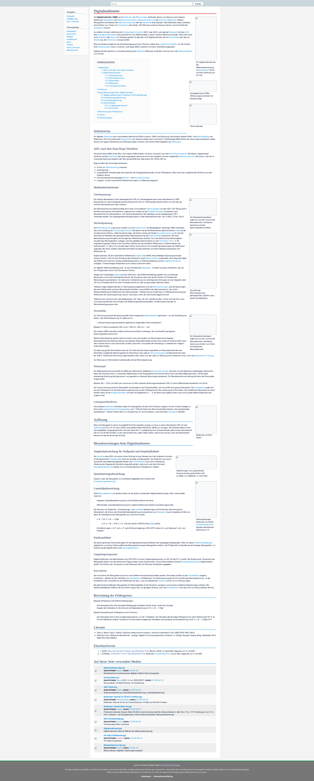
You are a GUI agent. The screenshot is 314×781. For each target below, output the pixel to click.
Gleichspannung (112, 167)
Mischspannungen (160, 286)
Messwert (173, 32)
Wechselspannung (104, 227)
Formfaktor (163, 240)
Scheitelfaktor (193, 575)
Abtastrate (146, 267)
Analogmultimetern (155, 211)
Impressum (146, 776)
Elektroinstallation (185, 51)
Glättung (117, 274)
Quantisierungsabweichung (104, 481)
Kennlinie (100, 456)
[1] (135, 409)
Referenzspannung (187, 156)
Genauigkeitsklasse (130, 547)
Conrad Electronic (162, 653)
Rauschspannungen (142, 177)
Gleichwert (113, 156)
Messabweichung (106, 493)
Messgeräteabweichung (103, 466)
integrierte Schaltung (172, 260)
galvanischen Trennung (204, 355)
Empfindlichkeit (138, 461)
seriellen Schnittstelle (168, 44)
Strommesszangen (157, 352)
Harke (119, 709)
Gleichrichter (141, 227)
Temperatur (98, 27)
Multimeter (128, 17)
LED (187, 32)
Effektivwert (176, 141)
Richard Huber (123, 699)
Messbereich (204, 70)
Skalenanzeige (104, 46)
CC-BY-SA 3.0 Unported (170, 765)
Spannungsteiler (153, 208)
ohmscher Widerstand (167, 20)
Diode (177, 230)
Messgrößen (109, 20)
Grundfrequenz (173, 587)
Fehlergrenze (199, 387)
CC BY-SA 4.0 (142, 699)
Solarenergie (174, 37)
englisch (139, 255)
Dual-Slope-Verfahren (178, 153)
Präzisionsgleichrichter (122, 230)
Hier (90, 769)
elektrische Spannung (146, 20)
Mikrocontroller (152, 258)
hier (81, 769)
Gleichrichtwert (155, 235)
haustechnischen (110, 409)
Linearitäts (139, 509)
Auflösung (98, 427)
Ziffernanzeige (141, 17)
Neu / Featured (73, 21)
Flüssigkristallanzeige (106, 34)
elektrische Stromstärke (127, 20)
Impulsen (161, 580)
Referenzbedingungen (203, 542)
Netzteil (97, 39)
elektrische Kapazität (126, 22)
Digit (152, 523)
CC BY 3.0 (134, 670)
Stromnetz (112, 39)
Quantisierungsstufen (204, 524)
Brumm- (126, 177)
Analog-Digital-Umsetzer (133, 32)
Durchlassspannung (165, 233)
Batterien (102, 37)
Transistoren (123, 25)
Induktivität (146, 22)
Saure (119, 670)
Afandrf (120, 738)
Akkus (113, 37)
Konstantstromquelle (160, 371)
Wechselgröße (202, 136)
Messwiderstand (151, 315)
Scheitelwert (134, 578)
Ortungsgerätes (124, 409)
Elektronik (141, 51)
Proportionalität (115, 459)
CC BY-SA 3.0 (157, 680)
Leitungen (172, 411)
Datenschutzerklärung (163, 776)
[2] (105, 411)
